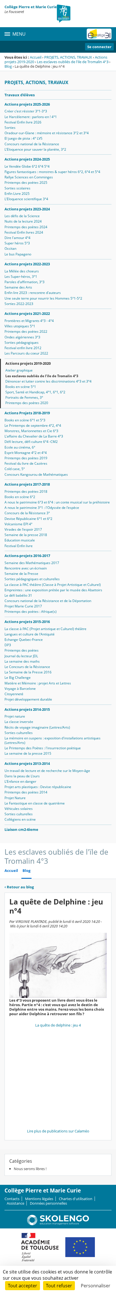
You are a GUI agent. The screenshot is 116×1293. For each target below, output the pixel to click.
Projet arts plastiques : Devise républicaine (38, 786)
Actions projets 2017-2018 (27, 484)
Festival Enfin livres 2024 (24, 232)
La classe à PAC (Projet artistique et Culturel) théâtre (45, 628)
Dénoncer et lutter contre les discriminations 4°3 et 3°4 (48, 381)
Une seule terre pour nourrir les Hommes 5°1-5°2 (43, 298)
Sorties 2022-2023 (19, 303)
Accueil (35, 57)
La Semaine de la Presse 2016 (28, 672)
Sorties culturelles (19, 732)
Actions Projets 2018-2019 (27, 412)
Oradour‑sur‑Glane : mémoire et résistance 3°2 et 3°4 (47, 133)
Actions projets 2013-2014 (27, 763)
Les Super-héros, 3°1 (21, 276)
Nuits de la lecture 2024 (23, 221)
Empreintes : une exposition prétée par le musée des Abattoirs (53, 590)
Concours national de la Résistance (32, 144)
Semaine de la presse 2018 (26, 534)
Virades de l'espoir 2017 (23, 529)
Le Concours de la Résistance (27, 666)
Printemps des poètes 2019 (26, 458)
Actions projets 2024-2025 (27, 159)
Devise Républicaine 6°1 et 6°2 (28, 518)
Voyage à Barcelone (20, 688)
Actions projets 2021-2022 (27, 313)
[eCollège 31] (99, 34)
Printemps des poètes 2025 (26, 182)
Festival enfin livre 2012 (23, 347)
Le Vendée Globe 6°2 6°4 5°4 (27, 166)
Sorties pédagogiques (22, 342)
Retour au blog (19, 886)
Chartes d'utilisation (75, 1198)
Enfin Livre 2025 (17, 193)
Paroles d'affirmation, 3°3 (24, 281)
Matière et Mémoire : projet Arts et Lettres (38, 683)
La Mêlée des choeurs (22, 271)
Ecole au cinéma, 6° (20, 447)
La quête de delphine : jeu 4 (58, 1025)
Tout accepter (22, 1286)
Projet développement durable (28, 699)
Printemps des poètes (22, 650)
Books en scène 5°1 (20, 386)
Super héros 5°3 (17, 243)
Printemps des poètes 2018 (26, 491)
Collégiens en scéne (20, 819)
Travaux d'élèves (20, 94)
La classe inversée (19, 721)
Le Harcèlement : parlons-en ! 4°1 (31, 116)
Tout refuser (59, 1286)
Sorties (10, 127)
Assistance (15, 1203)
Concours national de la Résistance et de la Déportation (48, 600)
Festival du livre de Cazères (26, 463)
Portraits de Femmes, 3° (24, 397)
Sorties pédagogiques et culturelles (32, 579)
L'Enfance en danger (20, 781)
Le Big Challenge (18, 677)
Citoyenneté (14, 694)
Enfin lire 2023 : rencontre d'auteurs (33, 292)
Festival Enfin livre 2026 (23, 122)
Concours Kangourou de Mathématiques (36, 474)
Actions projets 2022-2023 (27, 263)
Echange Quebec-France (24, 639)
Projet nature (15, 716)
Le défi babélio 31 (18, 595)
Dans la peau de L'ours (22, 776)
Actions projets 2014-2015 (27, 709)
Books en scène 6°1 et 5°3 (25, 420)
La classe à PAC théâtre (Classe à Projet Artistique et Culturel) (53, 584)
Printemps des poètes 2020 (26, 402)
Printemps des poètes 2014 (26, 792)
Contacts (12, 1198)
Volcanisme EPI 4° (18, 524)
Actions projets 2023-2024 (27, 209)
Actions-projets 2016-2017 (27, 555)
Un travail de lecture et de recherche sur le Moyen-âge (47, 770)
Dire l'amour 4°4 (17, 237)
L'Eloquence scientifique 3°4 (26, 199)
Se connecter (99, 46)
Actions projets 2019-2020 (28, 363)
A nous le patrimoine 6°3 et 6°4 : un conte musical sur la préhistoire (57, 502)
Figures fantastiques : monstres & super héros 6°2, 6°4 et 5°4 (52, 171)
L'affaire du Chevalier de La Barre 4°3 (34, 436)
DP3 (8, 645)
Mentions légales (39, 1198)
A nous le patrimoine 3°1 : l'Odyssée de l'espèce (42, 507)
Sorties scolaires (17, 188)
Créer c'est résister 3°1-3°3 (26, 111)
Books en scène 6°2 (20, 496)
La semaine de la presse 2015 (28, 753)
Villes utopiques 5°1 (20, 326)
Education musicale (20, 540)
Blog (8, 66)
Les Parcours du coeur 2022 (26, 353)
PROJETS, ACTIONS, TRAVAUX (68, 57)
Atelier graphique (19, 370)
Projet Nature (15, 797)
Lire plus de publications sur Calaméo (58, 1131)
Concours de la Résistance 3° (27, 513)
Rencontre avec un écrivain (26, 568)
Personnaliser (95, 1286)
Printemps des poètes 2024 (26, 227)
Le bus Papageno (18, 254)
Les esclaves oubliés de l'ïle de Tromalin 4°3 (72, 61)
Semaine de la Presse (21, 573)
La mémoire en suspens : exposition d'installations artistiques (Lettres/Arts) (53, 740)
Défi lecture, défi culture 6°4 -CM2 (31, 441)
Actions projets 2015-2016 (27, 621)
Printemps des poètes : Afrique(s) (31, 611)
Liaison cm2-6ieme (21, 829)
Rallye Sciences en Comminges (29, 177)
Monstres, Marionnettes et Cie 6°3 (31, 430)
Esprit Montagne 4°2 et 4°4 (26, 452)
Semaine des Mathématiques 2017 (32, 562)
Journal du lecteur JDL (21, 656)
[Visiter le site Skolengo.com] (58, 1223)
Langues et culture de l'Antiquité (30, 634)
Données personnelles (48, 1203)
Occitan (10, 248)
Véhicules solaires (19, 808)
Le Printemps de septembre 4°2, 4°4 (33, 425)
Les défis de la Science (22, 216)
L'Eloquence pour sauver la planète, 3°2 (35, 149)
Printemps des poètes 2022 (26, 331)
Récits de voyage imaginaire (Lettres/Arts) (37, 727)
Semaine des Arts (18, 287)
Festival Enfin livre (19, 545)
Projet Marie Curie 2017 (23, 606)
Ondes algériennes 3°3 (22, 337)
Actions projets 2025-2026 (27, 104)
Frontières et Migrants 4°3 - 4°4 (29, 320)
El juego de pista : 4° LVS (24, 138)
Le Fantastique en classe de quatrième (35, 803)
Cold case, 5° (15, 468)
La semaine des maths (22, 661)
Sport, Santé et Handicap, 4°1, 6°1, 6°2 (35, 392)
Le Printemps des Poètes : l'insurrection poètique (43, 748)
